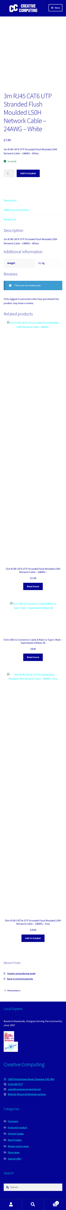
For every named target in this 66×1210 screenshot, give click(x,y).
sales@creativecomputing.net (24, 1089)
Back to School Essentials (20, 978)
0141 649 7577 (15, 1084)
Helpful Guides (16, 1133)
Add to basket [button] (33, 938)
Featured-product (17, 1127)
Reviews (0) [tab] (10, 219)
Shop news (14, 1152)
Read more (33, 586)
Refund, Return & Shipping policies (27, 1094)
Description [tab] (10, 200)
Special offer (14, 1158)
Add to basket (28, 173)
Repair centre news (18, 1146)
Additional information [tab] (16, 209)
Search (33, 1204)
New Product (15, 1139)
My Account (11, 1204)
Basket (51, 1201)
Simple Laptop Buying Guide (21, 973)
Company (13, 1121)
